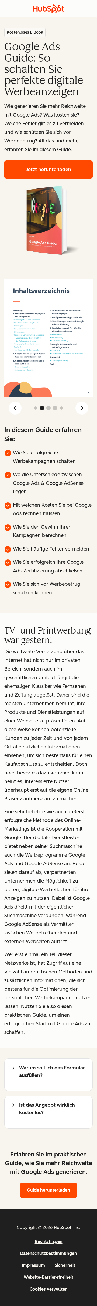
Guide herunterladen (48, 1190)
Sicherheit (65, 1265)
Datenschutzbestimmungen (48, 1253)
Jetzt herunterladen (48, 170)
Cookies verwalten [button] (49, 1289)
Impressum (33, 1265)
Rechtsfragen (49, 1241)
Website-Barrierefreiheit (48, 1277)
